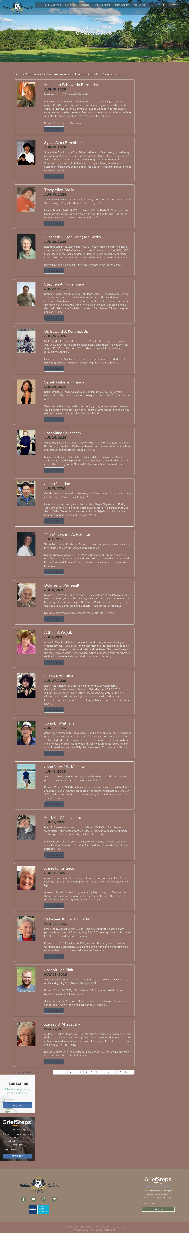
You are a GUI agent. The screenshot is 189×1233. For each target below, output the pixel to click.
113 (126, 1072)
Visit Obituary (54, 129)
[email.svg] (33, 1199)
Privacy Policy (81, 1230)
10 (108, 1072)
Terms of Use (95, 1230)
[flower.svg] (54, 1199)
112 (120, 1072)
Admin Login (110, 1230)
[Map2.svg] (43, 1199)
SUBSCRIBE (17, 1106)
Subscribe (158, 1209)
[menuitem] (47, 5)
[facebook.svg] (23, 1199)
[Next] (132, 1072)
